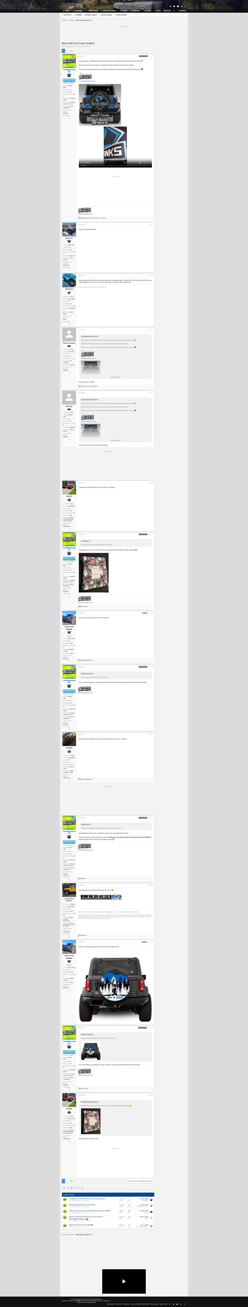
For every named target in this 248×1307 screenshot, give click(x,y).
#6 (152, 482)
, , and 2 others (93, 218)
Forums (79, 11)
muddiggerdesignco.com (69, 103)
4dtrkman (69, 289)
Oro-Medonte (67, 361)
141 (71, 92)
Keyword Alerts (109, 11)
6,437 (71, 911)
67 (70, 90)
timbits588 (145, 1200)
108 (71, 510)
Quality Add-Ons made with (70, 1301)
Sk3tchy (69, 406)
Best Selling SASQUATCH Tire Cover (82, 1205)
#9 (152, 667)
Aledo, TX (72, 256)
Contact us (126, 1304)
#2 (152, 224)
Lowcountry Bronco (69, 900)
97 (71, 304)
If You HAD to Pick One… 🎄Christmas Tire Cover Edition (90, 1211)
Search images (121, 15)
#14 (152, 1027)
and (89, 386)
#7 (152, 534)
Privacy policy (154, 1304)
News (67, 11)
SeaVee (146, 1218)
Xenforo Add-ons (86, 1302)
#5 (152, 393)
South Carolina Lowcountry (68, 919)
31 (69, 909)
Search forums (106, 15)
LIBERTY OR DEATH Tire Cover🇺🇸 (81, 1225)
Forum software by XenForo (86, 1299)
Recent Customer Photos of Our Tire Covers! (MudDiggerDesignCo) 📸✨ (86, 1218)
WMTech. (96, 1301)
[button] (135, 11)
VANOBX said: (85, 824)
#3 (152, 275)
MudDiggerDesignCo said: (89, 336)
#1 (152, 56)
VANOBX (69, 748)
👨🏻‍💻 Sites (148, 11)
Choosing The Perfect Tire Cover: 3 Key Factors (87, 1199)
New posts (67, 15)
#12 (152, 885)
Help (161, 1304)
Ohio (70, 515)
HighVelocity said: (86, 673)
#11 (152, 818)
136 (71, 249)
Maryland (72, 427)
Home (165, 1304)
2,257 (71, 643)
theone (146, 1212)
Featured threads (90, 15)
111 (70, 421)
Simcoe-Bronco (69, 343)
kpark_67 (69, 238)
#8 (152, 613)
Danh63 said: (85, 541)
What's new (93, 11)
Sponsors (119, 1304)
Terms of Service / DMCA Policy (140, 1304)
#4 (152, 329)
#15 (152, 1095)
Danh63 (69, 496)
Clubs (124, 11)
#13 (152, 942)
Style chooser (111, 1304)
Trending (79, 15)
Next (71, 51)
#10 (152, 734)
